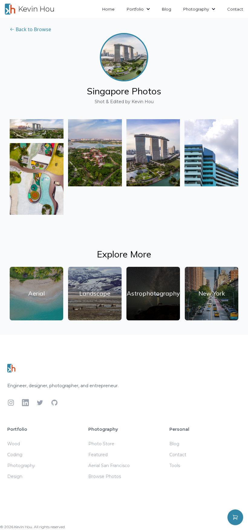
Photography (196, 9)
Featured (98, 454)
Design (14, 476)
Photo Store (101, 444)
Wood (13, 444)
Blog (166, 9)
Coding (14, 454)
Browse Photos (104, 476)
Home (108, 9)
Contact (235, 9)
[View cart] (235, 517)
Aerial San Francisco (109, 465)
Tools (174, 465)
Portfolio (135, 9)
